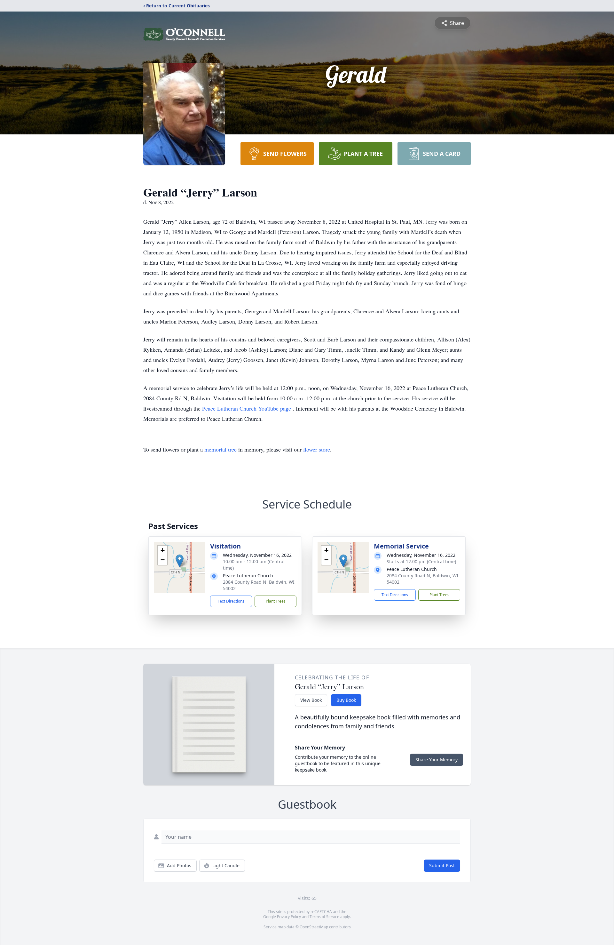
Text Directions (231, 601)
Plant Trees (276, 601)
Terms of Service (324, 916)
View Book (311, 700)
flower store (316, 449)
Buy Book (346, 700)
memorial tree (220, 449)
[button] (180, 560)
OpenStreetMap (314, 927)
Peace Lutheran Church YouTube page (247, 408)
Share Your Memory (436, 760)
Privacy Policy (289, 916)
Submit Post (442, 865)
